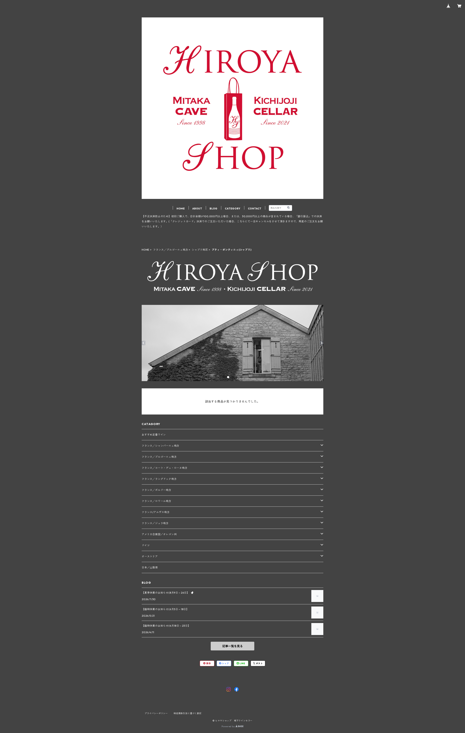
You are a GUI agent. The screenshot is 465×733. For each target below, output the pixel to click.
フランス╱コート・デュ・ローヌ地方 (164, 467)
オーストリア (150, 556)
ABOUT (197, 208)
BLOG (213, 208)
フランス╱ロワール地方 (156, 501)
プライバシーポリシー (156, 713)
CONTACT (255, 208)
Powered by (229, 726)
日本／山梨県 (150, 567)
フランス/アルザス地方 (156, 512)
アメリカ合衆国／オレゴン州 (159, 534)
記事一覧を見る (232, 646)
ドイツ (146, 545)
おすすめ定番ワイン (154, 434)
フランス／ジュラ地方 (155, 523)
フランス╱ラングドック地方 (159, 479)
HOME (181, 208)
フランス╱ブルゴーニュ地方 (170, 249)
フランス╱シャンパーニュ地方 (160, 445)
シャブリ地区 (200, 249)
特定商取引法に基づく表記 (188, 713)
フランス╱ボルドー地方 (156, 490)
